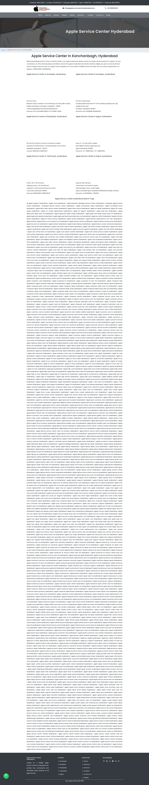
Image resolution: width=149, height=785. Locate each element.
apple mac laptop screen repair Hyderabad (51, 511)
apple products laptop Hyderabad (104, 646)
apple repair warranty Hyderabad (54, 695)
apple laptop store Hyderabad (85, 478)
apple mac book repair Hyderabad (85, 496)
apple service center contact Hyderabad (69, 713)
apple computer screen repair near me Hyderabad (104, 294)
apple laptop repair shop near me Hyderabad (43, 465)
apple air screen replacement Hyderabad (56, 211)
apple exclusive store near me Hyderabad (68, 353)
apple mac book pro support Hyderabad (56, 496)
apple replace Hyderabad (36, 698)
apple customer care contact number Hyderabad (73, 309)
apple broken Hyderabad (57, 224)
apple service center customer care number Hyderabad (84, 716)
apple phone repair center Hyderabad (54, 635)
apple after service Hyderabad (78, 208)
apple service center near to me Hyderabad (80, 731)
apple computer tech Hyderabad (83, 304)
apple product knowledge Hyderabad (72, 643)
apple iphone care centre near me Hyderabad (82, 410)
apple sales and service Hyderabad (52, 700)
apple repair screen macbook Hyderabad (82, 677)
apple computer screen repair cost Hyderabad (69, 294)
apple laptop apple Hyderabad (38, 447)
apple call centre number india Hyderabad (56, 229)
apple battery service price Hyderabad (107, 221)
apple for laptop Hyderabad (112, 366)
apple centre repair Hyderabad (100, 268)
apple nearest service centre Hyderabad (96, 617)
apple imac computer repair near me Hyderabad (64, 387)
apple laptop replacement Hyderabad (107, 465)
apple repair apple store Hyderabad (48, 659)
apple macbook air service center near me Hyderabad (69, 553)
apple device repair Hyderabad (54, 346)
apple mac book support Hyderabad (75, 498)
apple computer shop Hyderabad (55, 302)
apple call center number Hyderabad (96, 227)
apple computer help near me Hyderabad (50, 283)
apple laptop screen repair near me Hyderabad (57, 470)
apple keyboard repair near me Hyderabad (42, 444)
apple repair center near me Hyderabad (107, 661)
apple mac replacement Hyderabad (100, 524)
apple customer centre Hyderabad (40, 317)
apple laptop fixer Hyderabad (89, 452)
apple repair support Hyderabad (47, 692)
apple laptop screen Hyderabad (38, 467)
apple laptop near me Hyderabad (109, 454)
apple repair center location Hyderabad (77, 661)
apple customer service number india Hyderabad (53, 333)
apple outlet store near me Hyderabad (108, 628)
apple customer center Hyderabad (110, 315)
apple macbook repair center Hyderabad (69, 584)
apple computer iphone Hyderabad (78, 283)
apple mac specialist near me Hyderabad (61, 537)
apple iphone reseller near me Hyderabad (71, 423)
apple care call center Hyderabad (110, 229)
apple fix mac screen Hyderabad (77, 359)
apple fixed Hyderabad (44, 366)
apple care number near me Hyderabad (91, 250)
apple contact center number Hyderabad (51, 307)
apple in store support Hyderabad (89, 397)
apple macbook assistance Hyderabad (107, 555)
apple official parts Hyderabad (53, 620)
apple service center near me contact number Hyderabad (100, 729)
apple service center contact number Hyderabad (103, 713)
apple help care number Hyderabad (96, 369)
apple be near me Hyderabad (37, 224)
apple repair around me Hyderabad (75, 659)
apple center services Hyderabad (105, 265)
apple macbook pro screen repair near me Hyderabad (83, 576)
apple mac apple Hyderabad (93, 488)
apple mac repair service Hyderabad (49, 522)
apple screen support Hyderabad (94, 705)
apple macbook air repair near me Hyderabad (52, 547)
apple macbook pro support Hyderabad (107, 581)
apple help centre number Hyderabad (108, 371)
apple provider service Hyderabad (39, 656)
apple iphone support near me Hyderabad (96, 439)
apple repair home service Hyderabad (109, 667)
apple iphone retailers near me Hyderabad (102, 423)
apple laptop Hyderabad (112, 444)
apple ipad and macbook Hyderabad (71, 400)
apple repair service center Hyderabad (40, 679)
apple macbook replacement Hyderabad (68, 591)
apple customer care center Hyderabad (41, 309)
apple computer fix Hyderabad (63, 281)
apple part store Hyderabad (64, 630)
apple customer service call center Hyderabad (87, 320)
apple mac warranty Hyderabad (61, 542)
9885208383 (115, 3)
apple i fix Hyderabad (72, 384)
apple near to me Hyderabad (69, 617)
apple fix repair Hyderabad (99, 361)
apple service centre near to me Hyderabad (106, 747)
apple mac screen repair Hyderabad (55, 527)
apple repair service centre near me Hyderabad (105, 679)
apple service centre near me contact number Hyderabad (69, 747)
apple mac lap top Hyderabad (60, 509)
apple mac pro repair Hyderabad (105, 511)
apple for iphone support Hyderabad (88, 366)
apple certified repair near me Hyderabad (67, 273)
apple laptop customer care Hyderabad (50, 449)
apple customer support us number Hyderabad (52, 338)
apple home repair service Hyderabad (71, 379)
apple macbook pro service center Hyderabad (90, 579)
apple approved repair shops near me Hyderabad (103, 214)
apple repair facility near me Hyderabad (59, 667)
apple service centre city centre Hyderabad (51, 742)
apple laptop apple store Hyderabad (94, 447)
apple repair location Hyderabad (88, 669)
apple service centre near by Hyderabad (96, 744)
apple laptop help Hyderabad (111, 452)
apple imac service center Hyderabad (49, 395)
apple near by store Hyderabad (47, 615)
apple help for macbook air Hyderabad (64, 374)
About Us (48, 15)
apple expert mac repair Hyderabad (98, 353)
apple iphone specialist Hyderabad (99, 436)
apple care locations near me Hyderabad (60, 245)
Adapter (64, 15)
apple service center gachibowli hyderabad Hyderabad (97, 718)
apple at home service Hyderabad (53, 219)
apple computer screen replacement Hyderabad (44, 296)
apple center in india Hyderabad (100, 263)
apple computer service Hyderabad (77, 296)
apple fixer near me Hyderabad (63, 366)
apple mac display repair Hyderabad (60, 506)
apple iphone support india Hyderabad (66, 439)
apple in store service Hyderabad (63, 397)
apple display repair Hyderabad (59, 348)
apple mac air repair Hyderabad (102, 483)
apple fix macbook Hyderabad (101, 359)
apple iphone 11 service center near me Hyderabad (59, 408)
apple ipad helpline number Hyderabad (66, 403)
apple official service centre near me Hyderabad (87, 625)
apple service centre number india (39, 749)
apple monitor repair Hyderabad (78, 612)
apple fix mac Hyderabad (55, 359)
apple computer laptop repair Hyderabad (107, 283)
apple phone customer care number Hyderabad (95, 633)
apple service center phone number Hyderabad (82, 736)
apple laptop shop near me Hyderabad (90, 475)
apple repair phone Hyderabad (74, 674)
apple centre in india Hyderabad (52, 268)
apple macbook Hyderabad (84, 542)
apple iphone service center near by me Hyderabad (77, 428)
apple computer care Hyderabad (39, 281)
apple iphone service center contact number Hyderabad (97, 426)
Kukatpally (63, 768)
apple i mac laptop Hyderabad (92, 384)
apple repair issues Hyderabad (65, 669)
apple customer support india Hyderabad (51, 335)
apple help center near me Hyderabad (52, 371)
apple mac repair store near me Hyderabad (69, 524)
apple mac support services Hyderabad (99, 540)
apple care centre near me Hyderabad (92, 234)
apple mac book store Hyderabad (48, 498)
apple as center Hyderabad (101, 216)
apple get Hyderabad (54, 369)
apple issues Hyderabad (86, 441)
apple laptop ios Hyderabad (37, 454)
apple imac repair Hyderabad (61, 390)
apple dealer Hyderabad (103, 338)
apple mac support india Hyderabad (40, 540)
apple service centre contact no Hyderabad (83, 742)
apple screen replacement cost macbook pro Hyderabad (61, 705)
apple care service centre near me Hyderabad (96, 255)
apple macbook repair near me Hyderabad (106, 586)
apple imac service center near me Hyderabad (81, 395)
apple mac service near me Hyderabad (49, 535)
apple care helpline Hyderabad (47, 240)
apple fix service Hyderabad (53, 364)
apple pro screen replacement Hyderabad (42, 641)
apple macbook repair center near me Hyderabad (103, 584)
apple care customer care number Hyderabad (56, 237)
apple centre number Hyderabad (76, 268)
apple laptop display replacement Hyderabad (105, 449)
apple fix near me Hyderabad (78, 361)
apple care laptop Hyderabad (78, 242)
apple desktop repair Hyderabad (109, 340)
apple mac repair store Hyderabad (39, 524)
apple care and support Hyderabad (85, 229)
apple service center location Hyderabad (102, 723)
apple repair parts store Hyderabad (48, 674)
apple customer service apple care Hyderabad (52, 320)
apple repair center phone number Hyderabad (43, 664)
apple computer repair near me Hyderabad (101, 286)
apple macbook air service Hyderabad (96, 550)
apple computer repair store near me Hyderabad (70, 291)
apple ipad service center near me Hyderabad (86, 405)
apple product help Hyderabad (47, 643)
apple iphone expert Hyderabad (74, 415)
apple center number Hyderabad (55, 265)
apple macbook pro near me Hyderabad (107, 568)
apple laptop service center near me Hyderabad (90, 472)
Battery (72, 15)
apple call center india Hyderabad (39, 227)
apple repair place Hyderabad (97, 674)
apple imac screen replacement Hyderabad (52, 392)
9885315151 (73, 3)
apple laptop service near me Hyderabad (61, 475)
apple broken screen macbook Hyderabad (107, 224)
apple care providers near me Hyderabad (50, 252)
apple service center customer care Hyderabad (44, 716)
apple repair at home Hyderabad (100, 659)
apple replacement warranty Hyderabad (90, 698)
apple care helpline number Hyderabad (72, 240)
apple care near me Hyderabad (96, 247)
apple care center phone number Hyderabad (101, 232)
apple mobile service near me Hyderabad (51, 612)
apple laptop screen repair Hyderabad (89, 467)
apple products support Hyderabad (82, 654)
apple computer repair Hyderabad (71, 286)
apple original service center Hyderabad (80, 628)
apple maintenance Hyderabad (106, 602)
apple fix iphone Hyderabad (66, 356)
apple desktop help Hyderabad (86, 340)
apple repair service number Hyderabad (72, 682)
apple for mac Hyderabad (36, 369)
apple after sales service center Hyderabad (51, 208)
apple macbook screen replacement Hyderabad (74, 594)
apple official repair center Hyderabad (103, 620)
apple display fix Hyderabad (36, 348)
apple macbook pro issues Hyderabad (78, 568)
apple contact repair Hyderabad (109, 307)
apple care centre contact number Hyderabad (61, 234)
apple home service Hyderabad (97, 379)
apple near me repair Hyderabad (91, 615)
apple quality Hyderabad (61, 656)
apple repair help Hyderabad (84, 667)
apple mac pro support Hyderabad (108, 516)
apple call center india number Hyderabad (67, 227)
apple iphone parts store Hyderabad (104, 421)
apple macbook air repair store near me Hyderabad (88, 547)
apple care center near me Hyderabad (41, 232)
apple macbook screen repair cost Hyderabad (100, 591)
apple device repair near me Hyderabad (81, 346)
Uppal (61, 774)
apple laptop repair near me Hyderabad (50, 462)
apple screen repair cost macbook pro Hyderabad (89, 703)
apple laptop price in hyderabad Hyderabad (96, 457)
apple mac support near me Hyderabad (68, 540)
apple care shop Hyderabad (58, 258)
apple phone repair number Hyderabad (83, 635)
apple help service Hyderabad (67, 377)
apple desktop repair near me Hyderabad (41, 343)
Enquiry (108, 15)
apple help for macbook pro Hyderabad (93, 374)
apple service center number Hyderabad (41, 734)
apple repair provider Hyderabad (54, 677)
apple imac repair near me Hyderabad (88, 390)
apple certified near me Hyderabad (67, 271)
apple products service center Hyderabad (81, 651)
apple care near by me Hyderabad (71, 247)
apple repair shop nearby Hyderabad (57, 685)
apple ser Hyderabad (114, 705)
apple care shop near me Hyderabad (82, 258)
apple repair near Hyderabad (46, 672)
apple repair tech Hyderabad (101, 692)
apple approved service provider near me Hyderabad (71, 216)
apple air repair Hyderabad (100, 208)
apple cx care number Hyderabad (82, 338)
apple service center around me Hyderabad (101, 711)
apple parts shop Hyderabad (37, 633)
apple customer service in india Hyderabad (101, 325)
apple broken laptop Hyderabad (79, 224)
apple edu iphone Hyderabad (112, 351)
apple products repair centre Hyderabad (91, 648)
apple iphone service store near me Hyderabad (68, 436)
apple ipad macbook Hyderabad (92, 403)
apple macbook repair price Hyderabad (41, 589)
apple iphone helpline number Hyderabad (66, 418)
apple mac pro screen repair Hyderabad (102, 514)
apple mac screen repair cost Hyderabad (83, 527)
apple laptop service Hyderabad (88, 470)
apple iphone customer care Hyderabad (102, 413)
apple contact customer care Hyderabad (82, 307)
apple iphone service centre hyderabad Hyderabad (98, 431)
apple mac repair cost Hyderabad (89, 519)
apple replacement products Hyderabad (60, 698)
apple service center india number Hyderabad (70, 723)
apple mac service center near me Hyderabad (80, 532)
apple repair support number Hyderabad (75, 692)
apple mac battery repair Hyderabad (75, 491)
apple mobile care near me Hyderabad (91, 604)
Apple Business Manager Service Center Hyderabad (85, 203)
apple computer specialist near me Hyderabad (86, 302)
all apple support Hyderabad (37, 203)
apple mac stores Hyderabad (87, 537)
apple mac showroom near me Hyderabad (102, 535)
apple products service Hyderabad (52, 651)
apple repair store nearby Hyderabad (81, 690)
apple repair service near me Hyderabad (42, 682)
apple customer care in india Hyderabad (107, 309)
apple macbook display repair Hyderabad (106, 560)
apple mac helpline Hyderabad (37, 509)
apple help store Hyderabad (90, 377)
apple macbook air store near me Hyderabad (52, 555)
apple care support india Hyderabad (87, 260)
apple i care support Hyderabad (52, 384)
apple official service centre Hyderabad (55, 625)
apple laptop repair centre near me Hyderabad (87, 459)
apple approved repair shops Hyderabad (69, 214)
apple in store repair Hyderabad (38, 397)
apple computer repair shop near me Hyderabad (100, 289)
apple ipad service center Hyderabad (55, 405)
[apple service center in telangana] (41, 9)
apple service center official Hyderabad (50, 736)
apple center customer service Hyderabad (51, 263)
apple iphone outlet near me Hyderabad (76, 421)
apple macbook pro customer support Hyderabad (86, 566)
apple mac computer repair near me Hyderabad (69, 501)
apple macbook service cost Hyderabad (87, 599)
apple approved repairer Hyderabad (39, 216)
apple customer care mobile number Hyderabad (77, 312)
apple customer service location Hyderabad (101, 327)
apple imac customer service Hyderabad (98, 387)
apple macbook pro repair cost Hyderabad (69, 571)
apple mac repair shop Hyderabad (76, 522)
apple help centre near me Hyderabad (80, 371)
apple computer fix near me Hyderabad (90, 281)
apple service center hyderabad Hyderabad (73, 721)
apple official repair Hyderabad (76, 620)
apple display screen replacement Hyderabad (87, 348)
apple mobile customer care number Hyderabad (57, 607)
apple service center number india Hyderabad (75, 734)
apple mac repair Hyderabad (37, 519)
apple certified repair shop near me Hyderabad (100, 273)
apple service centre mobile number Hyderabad (63, 744)
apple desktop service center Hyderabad (102, 343)
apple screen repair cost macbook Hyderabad (52, 703)
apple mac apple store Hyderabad (48, 491)
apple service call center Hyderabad (109, 708)
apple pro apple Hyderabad (90, 638)
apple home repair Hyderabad (46, 379)
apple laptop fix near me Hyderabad (39, 452)
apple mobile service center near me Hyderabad (74, 610)
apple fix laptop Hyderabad (105, 356)
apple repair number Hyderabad (95, 672)
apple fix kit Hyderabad (86, 356)
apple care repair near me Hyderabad (80, 252)
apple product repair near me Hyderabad (102, 643)
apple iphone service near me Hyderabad (72, 434)
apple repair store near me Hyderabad (50, 690)
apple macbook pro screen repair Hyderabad (105, 573)
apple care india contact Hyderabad (53, 242)
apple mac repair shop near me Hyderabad (105, 522)
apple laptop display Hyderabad (76, 449)
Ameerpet (63, 761)
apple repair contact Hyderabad (105, 664)
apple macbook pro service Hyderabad (59, 579)
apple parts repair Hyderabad (110, 630)
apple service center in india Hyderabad (103, 721)
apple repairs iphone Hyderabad (79, 695)
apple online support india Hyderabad (51, 628)
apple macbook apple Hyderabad (81, 555)
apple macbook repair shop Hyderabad (102, 589)
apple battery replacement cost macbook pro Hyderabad (47, 221)
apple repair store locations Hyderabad (78, 687)
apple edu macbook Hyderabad (39, 353)
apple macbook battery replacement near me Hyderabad (77, 558)
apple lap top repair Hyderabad (91, 444)
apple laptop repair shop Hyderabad (108, 462)
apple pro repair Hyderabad (111, 638)
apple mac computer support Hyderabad (102, 501)
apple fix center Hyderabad (45, 356)
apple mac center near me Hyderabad (103, 498)
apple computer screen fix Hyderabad (103, 291)
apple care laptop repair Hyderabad (104, 242)
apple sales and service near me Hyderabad (83, 700)
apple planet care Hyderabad (68, 638)
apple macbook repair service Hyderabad (72, 589)
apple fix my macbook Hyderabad (53, 361)
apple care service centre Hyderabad (64, 255)
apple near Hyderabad (100, 612)
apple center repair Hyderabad (79, 265)
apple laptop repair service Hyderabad (80, 462)
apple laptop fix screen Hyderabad (65, 452)
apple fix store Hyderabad (94, 364)
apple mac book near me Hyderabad (60, 493)
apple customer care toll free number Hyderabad (79, 315)
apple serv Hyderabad (34, 708)
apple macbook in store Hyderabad (97, 563)
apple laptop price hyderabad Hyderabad (65, 457)
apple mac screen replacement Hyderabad (52, 529)
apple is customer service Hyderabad (62, 441)
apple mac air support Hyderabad (68, 488)
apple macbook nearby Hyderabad (54, 566)
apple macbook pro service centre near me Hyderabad (72, 581)
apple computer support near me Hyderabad (52, 304)
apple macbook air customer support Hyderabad (54, 545)
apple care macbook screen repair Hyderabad (93, 245)
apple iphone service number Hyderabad (102, 434)
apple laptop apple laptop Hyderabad (65, 447)
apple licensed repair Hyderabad (105, 480)
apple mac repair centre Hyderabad (62, 519)
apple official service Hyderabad (61, 623)
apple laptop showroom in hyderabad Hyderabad (54, 478)
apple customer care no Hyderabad (108, 312)
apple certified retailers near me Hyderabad (75, 276)
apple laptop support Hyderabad (79, 480)
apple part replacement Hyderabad (40, 630)
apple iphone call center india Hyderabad (50, 410)
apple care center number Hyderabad (69, 232)
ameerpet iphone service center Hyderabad (58, 206)
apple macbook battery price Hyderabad (41, 558)
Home (40, 15)
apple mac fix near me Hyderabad (110, 506)
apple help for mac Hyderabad (38, 374)
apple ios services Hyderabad (46, 400)
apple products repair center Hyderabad (61, 648)
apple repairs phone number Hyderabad (106, 695)
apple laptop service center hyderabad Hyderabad (54, 472)
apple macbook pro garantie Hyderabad (50, 568)
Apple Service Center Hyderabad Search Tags (74, 198)
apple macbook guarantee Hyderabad (69, 563)
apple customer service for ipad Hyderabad (94, 322)
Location (90, 15)
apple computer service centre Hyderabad (51, 299)
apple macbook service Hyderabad (48, 597)
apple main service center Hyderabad (80, 602)
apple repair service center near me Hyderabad (71, 679)
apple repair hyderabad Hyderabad (40, 669)
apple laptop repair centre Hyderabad (55, 459)
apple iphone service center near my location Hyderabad (57, 431)
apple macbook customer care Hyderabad (42, 560)
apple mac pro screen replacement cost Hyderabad (76, 516)
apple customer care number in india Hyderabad (44, 315)
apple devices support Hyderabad (109, 346)
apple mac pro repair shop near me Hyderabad (70, 514)
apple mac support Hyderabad (110, 537)
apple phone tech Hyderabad (46, 638)
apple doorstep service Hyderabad (88, 351)
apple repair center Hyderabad (51, 661)
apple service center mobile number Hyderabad (68, 726)
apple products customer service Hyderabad (74, 646)
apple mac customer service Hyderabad (66, 503)
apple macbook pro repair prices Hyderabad (101, 571)
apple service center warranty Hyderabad (84, 739)
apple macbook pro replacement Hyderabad (71, 573)
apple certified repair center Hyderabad (96, 271)
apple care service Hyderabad (106, 252)
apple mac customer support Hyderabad (98, 503)
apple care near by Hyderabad (47, 247)
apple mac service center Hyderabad (49, 532)
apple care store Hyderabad (107, 258)
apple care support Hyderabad (61, 260)
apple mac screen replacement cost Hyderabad (89, 529)
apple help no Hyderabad (45, 377)
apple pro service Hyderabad (68, 641)
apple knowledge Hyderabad (68, 444)
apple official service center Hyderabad (88, 623)
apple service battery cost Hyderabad (81, 708)
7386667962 (87, 3)
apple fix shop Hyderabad (74, 364)
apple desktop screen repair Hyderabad (72, 343)
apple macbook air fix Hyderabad (86, 545)
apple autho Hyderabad (75, 219)
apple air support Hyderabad (84, 211)
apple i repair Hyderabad (113, 384)
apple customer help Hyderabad (68, 317)
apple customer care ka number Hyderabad (42, 312)
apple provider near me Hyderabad (108, 654)
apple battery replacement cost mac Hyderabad (103, 219)
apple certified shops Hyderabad (83, 278)
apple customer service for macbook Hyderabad (66, 325)
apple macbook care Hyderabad (110, 558)
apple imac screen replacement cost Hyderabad (88, 392)
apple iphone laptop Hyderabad (95, 418)
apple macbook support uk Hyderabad (52, 602)
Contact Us (99, 15)
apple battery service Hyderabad (81, 221)
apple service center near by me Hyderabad (63, 729)
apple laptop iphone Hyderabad (59, 454)
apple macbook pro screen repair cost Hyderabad (44, 576)
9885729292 (41, 3)
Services (56, 15)
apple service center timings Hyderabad (53, 739)
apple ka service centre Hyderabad (108, 441)
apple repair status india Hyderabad (49, 687)
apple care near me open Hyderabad (62, 250)
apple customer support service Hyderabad (84, 335)
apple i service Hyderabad (36, 387)
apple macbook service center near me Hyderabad (53, 599)
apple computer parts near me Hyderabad (42, 286)
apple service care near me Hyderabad (41, 711)
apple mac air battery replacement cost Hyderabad (71, 483)
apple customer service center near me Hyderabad (59, 322)
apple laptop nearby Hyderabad (38, 457)
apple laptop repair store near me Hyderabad (76, 465)
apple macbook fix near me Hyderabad (40, 563)
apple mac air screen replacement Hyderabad (94, 485)
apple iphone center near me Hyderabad (41, 413)
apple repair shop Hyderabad (97, 682)
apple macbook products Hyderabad (40, 584)
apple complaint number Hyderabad (109, 278)
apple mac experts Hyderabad (85, 506)
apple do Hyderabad (43, 351)
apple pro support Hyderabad (91, 641)
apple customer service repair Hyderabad (86, 333)
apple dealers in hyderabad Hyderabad (60, 340)
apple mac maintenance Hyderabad (80, 511)
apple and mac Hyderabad (106, 211)
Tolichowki (63, 771)
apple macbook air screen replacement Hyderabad (63, 550)
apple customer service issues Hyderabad (69, 327)
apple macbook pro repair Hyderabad (40, 571)
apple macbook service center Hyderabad (76, 597)
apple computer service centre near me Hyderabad (85, 299)
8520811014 (99, 3)
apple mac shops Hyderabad (75, 535)
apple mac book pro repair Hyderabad (87, 493)
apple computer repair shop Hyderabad (68, 289)
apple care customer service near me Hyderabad (92, 237)
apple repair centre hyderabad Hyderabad (76, 664)
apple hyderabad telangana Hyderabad (72, 382)
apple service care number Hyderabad (70, 711)
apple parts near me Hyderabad (87, 630)
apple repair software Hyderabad (85, 685)
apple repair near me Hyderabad (70, 672)
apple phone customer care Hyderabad (63, 633)
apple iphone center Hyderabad (110, 410)
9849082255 (57, 3)
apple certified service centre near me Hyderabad (53, 278)
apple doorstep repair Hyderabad (63, 351)
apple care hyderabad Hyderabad (100, 240)
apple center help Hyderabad (77, 263)
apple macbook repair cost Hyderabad (76, 586)
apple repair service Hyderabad (110, 677)
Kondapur (62, 764)
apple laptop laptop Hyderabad (84, 454)
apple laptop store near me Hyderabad (50, 480)
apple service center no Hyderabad (109, 731)
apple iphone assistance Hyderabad (91, 408)
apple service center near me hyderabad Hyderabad (45, 731)
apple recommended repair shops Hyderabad (87, 656)
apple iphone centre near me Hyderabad (72, 413)
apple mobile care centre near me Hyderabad (60, 604)
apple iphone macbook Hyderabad (48, 421)
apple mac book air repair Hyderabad (103, 491)
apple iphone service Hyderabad (63, 426)
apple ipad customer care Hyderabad (99, 400)
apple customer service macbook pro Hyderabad (78, 330)
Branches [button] (81, 15)
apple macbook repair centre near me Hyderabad (44, 586)
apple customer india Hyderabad (94, 317)
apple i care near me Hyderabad (100, 382)
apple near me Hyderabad (68, 615)
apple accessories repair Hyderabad (89, 206)
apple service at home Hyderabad (55, 708)
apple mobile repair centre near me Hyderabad (94, 607)
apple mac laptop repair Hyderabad (85, 509)
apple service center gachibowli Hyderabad (60, 718)
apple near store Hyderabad (46, 617)
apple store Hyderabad (57, 203)
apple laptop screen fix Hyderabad (62, 467)
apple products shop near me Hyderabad (53, 654)
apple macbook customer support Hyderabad (74, 560)
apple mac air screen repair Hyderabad (63, 485)
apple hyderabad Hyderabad (46, 382)
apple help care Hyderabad (72, 369)
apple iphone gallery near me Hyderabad (102, 415)
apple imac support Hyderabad (110, 395)
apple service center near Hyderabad (99, 726)
